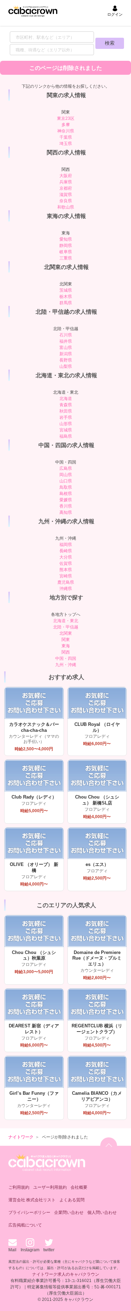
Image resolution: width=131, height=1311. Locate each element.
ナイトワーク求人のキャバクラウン (65, 1274)
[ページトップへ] (108, 1145)
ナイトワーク (21, 1137)
